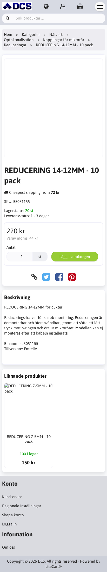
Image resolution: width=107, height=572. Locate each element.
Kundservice (12, 496)
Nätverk (56, 34)
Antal (10, 247)
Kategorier (31, 34)
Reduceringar (15, 45)
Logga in (9, 524)
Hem (8, 34)
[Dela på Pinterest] (72, 277)
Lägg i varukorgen (74, 256)
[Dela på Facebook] (59, 277)
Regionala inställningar (21, 506)
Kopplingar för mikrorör (63, 39)
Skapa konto (13, 515)
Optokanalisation (19, 39)
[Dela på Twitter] (46, 277)
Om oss (8, 547)
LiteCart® (53, 566)
